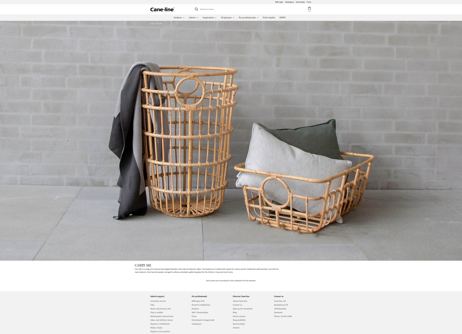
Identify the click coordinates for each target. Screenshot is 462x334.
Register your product (160, 331)
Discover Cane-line (241, 296)
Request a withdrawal (160, 323)
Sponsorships (239, 323)
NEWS (282, 17)
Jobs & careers (239, 316)
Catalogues (289, 2)
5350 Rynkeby (280, 308)
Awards (236, 327)
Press (309, 2)
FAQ (152, 304)
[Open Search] (196, 9)
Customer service (158, 301)
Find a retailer (156, 312)
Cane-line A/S (280, 301)
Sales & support (157, 296)
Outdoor (178, 17)
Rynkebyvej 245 (281, 304)
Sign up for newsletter (243, 308)
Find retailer (269, 17)
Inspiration (208, 17)
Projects (195, 308)
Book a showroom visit (160, 308)
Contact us (237, 304)
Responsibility (239, 320)
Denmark (278, 312)
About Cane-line (240, 301)
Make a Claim (156, 327)
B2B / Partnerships (200, 312)
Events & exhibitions (201, 304)
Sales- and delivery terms (161, 320)
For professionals (247, 17)
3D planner (226, 17)
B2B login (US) (198, 301)
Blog (235, 312)
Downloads (300, 2)
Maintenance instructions (161, 316)
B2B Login (279, 2)
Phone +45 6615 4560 (283, 316)
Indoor (192, 17)
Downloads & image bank (203, 320)
